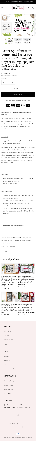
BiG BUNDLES (8, 340)
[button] (2, 7)
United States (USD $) (16, 427)
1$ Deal (6, 335)
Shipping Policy (9, 381)
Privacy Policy (8, 389)
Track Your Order (9, 369)
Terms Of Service (9, 393)
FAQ (5, 364)
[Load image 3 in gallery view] (27, 41)
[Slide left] (3, 25)
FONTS (6, 344)
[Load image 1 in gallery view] (9, 41)
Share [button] (6, 251)
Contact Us (26, 407)
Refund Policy (8, 385)
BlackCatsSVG (10, 437)
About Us (7, 360)
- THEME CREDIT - (18, 437)
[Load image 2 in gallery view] (18, 41)
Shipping (3, 75)
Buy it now (18, 94)
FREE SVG (7, 331)
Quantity (3, 78)
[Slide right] (32, 25)
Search (6, 356)
